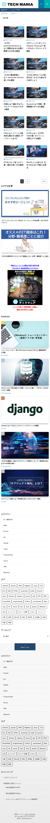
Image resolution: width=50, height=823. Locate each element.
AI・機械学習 (8, 519)
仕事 (3, 617)
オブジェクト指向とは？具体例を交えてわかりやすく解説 (20, 499)
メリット (41, 612)
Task (27, 607)
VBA (5, 567)
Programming (7, 393)
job (4, 537)
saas (3, 607)
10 (27, 181)
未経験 (37, 617)
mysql (28, 596)
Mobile (5, 543)
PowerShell (6, 601)
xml (3, 612)
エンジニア (11, 612)
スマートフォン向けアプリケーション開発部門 (22, 799)
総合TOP (4, 10)
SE (9, 607)
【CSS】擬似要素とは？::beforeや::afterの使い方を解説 (14, 77)
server (15, 607)
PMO (45, 596)
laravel (39, 591)
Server (5, 561)
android (5, 586)
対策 (23, 617)
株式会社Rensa (27, 818)
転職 (3, 622)
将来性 (30, 617)
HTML (15, 591)
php (34, 596)
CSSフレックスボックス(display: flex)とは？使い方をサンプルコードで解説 (36, 47)
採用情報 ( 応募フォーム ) (12, 783)
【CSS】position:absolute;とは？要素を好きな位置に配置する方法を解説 (14, 47)
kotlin (32, 591)
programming (17, 601)
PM (39, 596)
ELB (9, 591)
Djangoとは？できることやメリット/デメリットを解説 (20, 425)
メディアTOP (15, 10)
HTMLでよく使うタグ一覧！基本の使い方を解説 (14, 163)
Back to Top (25, 647)
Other (21, 28)
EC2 (3, 591)
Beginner (28, 586)
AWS (5, 525)
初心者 (16, 617)
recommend (37, 601)
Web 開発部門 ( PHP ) (13, 787)
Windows (5, 355)
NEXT (44, 181)
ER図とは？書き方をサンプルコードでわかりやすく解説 (14, 106)
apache (13, 586)
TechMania (31, 816)
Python (27, 601)
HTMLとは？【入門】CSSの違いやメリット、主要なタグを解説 (36, 135)
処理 (9, 617)
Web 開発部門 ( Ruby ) (13, 793)
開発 (9, 622)
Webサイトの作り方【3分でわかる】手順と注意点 (36, 165)
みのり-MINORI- (30, 814)
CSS (41, 586)
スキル (32, 612)
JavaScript (24, 591)
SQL (21, 607)
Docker (5, 531)
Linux (4, 596)
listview (11, 596)
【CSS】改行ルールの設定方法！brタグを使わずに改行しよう (36, 77)
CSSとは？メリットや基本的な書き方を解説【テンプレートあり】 (14, 135)
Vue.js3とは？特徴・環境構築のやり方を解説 (36, 105)
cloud (35, 586)
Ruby (45, 601)
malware (20, 596)
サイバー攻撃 (22, 612)
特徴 (44, 617)
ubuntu (34, 607)
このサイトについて (10, 777)
